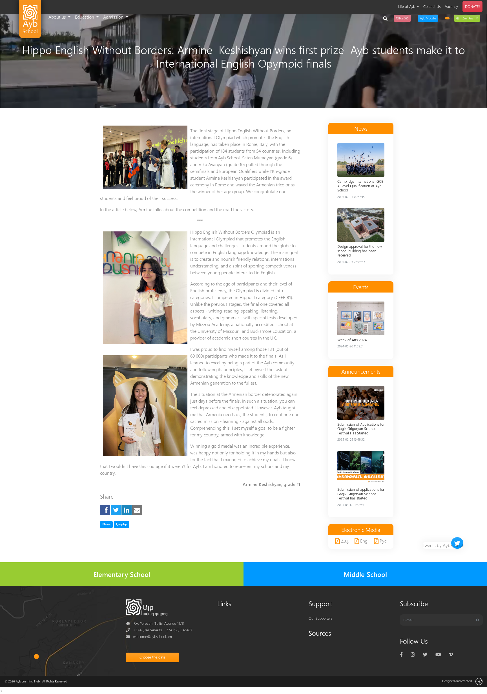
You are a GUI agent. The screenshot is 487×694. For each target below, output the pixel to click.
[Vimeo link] (451, 654)
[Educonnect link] (447, 18)
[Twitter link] (425, 654)
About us (57, 17)
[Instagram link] (413, 654)
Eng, (364, 541)
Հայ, (344, 541)
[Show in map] (36, 656)
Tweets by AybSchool (443, 545)
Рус (382, 541)
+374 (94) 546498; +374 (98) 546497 (159, 629)
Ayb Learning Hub (28, 681)
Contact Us (431, 6)
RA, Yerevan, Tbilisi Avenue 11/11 (155, 623)
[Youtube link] (438, 654)
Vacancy (451, 6)
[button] (467, 18)
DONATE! (472, 6)
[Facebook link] (401, 654)
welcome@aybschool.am (149, 636)
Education (85, 17)
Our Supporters (320, 618)
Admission (114, 17)
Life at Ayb (407, 6)
